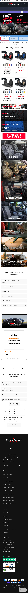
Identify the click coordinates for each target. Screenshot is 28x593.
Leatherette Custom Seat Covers (7, 63)
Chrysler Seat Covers (16, 419)
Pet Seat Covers (6, 484)
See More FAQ (14, 404)
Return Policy (6, 522)
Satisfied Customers (7, 525)
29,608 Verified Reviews (14, 340)
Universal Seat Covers (8, 481)
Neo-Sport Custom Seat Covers (20, 63)
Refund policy (21, 585)
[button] (2, 4)
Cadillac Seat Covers (5, 419)
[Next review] (26, 359)
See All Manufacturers (14, 425)
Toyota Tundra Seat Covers (9, 503)
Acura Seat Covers (5, 411)
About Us (5, 516)
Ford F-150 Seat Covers (8, 494)
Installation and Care (7, 519)
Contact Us (5, 512)
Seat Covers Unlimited (12, 585)
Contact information (14, 589)
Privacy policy (6, 587)
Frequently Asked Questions (9, 529)
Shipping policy (22, 587)
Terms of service (14, 587)
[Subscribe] (19, 465)
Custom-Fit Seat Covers (8, 487)
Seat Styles (5, 532)
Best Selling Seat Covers (8, 490)
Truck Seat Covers (7, 474)
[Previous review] (1, 359)
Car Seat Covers (7, 477)
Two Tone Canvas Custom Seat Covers (7, 90)
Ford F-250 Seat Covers (8, 497)
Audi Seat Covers (10, 411)
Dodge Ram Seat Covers (8, 500)
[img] (14, 338)
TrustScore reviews (10, 562)
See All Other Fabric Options (14, 136)
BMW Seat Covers (16, 411)
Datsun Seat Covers (21, 419)
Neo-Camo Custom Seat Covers (20, 90)
